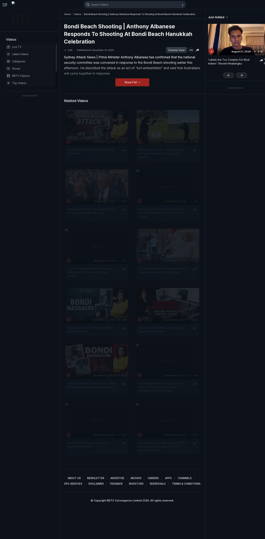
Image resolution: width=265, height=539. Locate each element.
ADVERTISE (117, 478)
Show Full (131, 82)
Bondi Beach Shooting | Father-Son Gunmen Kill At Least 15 (88, 444)
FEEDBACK (116, 483)
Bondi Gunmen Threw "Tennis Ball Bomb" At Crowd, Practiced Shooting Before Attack (162, 153)
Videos (11, 39)
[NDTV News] (20, 15)
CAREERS (153, 478)
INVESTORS (136, 483)
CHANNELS (185, 478)
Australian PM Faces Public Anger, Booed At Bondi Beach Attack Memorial (91, 211)
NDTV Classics (21, 75)
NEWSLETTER (95, 478)
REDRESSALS (158, 483)
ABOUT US (74, 478)
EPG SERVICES (73, 483)
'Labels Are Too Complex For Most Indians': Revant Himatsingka (228, 61)
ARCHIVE (136, 478)
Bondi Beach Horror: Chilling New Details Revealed (91, 151)
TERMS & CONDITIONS (186, 483)
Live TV (16, 46)
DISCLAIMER (96, 483)
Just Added (216, 17)
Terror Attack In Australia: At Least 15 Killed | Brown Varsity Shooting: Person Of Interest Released (163, 446)
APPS (168, 478)
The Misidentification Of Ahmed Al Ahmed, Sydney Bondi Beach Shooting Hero (163, 270)
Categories (18, 61)
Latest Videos (20, 54)
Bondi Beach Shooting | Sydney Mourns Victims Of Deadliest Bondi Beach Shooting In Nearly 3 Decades (161, 387)
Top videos (19, 83)
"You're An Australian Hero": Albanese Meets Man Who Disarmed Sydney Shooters (89, 272)
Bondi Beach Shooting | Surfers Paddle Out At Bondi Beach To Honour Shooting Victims (162, 213)
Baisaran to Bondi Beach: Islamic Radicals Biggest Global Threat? (162, 329)
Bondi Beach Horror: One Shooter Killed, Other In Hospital (91, 329)
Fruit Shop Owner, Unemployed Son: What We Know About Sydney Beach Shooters (92, 385)
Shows (16, 68)
